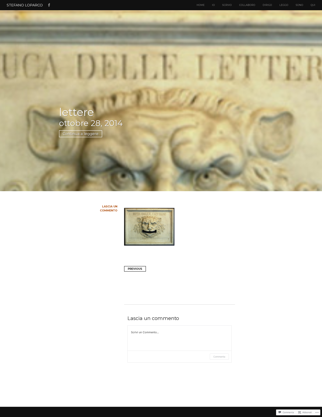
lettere (76, 112)
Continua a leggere (80, 134)
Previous (135, 268)
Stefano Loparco (25, 5)
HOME (201, 5)
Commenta (219, 356)
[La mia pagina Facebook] (49, 5)
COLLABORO (247, 5)
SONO (299, 5)
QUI (313, 5)
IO (213, 5)
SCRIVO (227, 5)
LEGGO (283, 5)
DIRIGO (267, 5)
